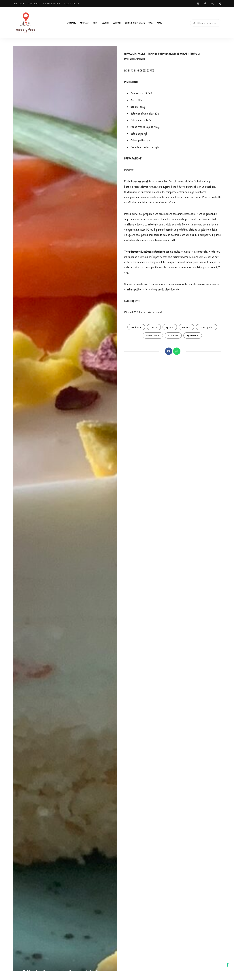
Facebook (34, 3)
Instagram (18, 3)
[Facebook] (168, 351)
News (159, 22)
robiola (186, 327)
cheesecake (153, 335)
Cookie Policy (72, 3)
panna (154, 327)
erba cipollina (207, 327)
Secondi (105, 22)
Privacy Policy (52, 3)
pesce (170, 327)
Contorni (117, 22)
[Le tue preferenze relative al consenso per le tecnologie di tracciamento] (227, 964)
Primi (95, 22)
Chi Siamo (71, 22)
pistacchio (193, 335)
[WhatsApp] (176, 351)
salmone (173, 335)
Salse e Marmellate (135, 22)
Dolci (151, 22)
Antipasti (84, 22)
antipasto (136, 327)
